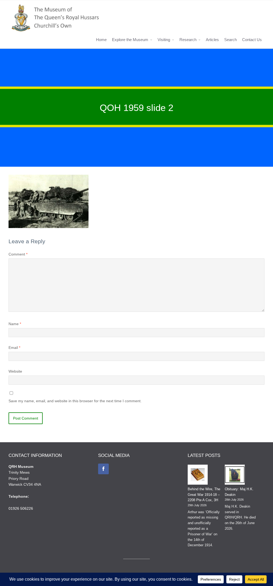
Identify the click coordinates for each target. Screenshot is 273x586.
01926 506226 (21, 508)
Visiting (164, 39)
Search (230, 39)
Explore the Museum (130, 39)
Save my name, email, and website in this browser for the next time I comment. (75, 401)
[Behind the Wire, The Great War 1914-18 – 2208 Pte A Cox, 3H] (198, 476)
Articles (212, 39)
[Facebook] (103, 469)
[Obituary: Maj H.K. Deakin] (235, 476)
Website (15, 371)
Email (14, 347)
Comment (18, 254)
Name (15, 324)
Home (101, 39)
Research (187, 39)
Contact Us (252, 39)
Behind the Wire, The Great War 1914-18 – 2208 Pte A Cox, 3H (204, 494)
